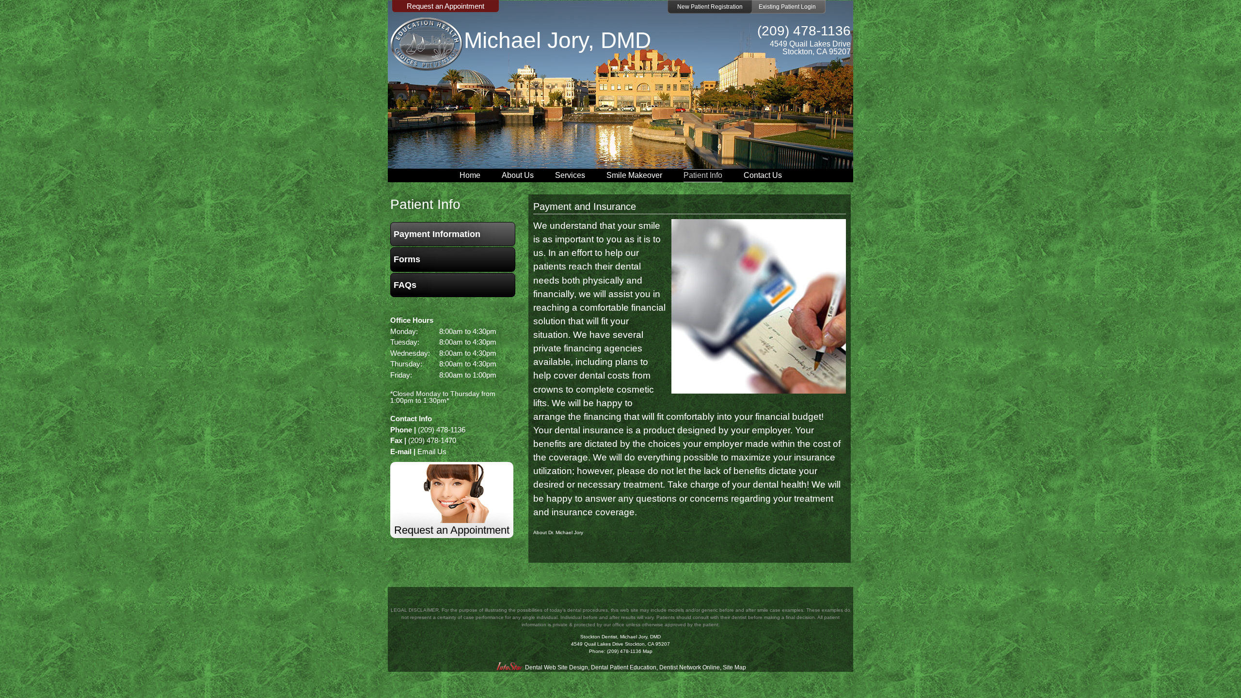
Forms (407, 259)
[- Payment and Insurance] (758, 390)
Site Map (734, 667)
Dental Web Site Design (556, 667)
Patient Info (703, 175)
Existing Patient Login (787, 6)
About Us (518, 175)
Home (470, 175)
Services (570, 175)
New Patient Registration (710, 6)
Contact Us (763, 175)
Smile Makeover (634, 175)
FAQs (405, 285)
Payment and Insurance (584, 206)
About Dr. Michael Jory (558, 532)
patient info (425, 204)
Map (647, 651)
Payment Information (437, 234)
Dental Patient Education (623, 667)
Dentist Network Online (689, 667)
